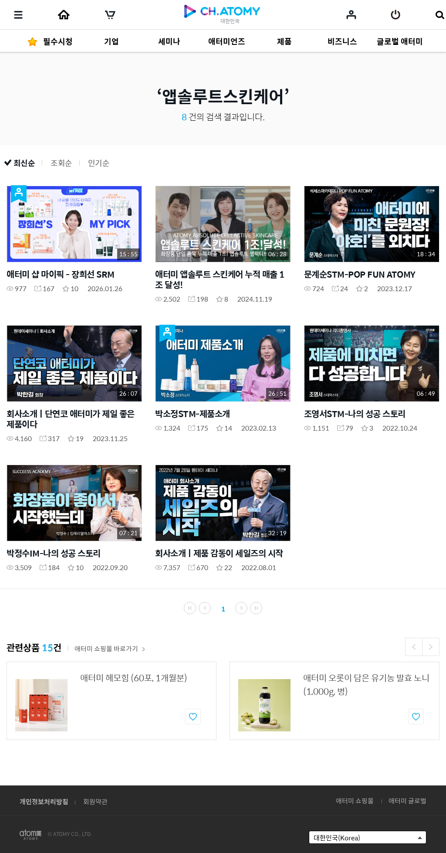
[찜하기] (193, 716)
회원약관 (95, 801)
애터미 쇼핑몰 (355, 800)
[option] (111, 701)
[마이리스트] (351, 14)
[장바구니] (110, 14)
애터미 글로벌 (407, 800)
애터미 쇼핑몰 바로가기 (106, 648)
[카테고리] (18, 14)
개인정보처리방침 (44, 801)
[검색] (439, 14)
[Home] (63, 14)
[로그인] (396, 14)
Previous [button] (413, 647)
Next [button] (430, 647)
